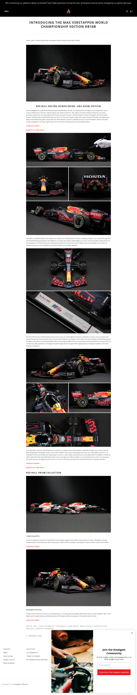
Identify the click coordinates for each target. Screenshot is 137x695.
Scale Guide (8, 656)
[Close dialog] (132, 633)
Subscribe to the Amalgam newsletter (114, 672)
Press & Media (9, 663)
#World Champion (45, 629)
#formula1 (62, 626)
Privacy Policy (9, 660)
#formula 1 (50, 626)
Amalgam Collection (21, 684)
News (5, 653)
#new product (87, 626)
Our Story (30, 649)
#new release (100, 626)
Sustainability (32, 653)
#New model (73, 626)
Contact (6, 649)
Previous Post (35, 636)
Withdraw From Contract (37, 660)
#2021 (41, 626)
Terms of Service (33, 656)
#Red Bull (31, 629)
